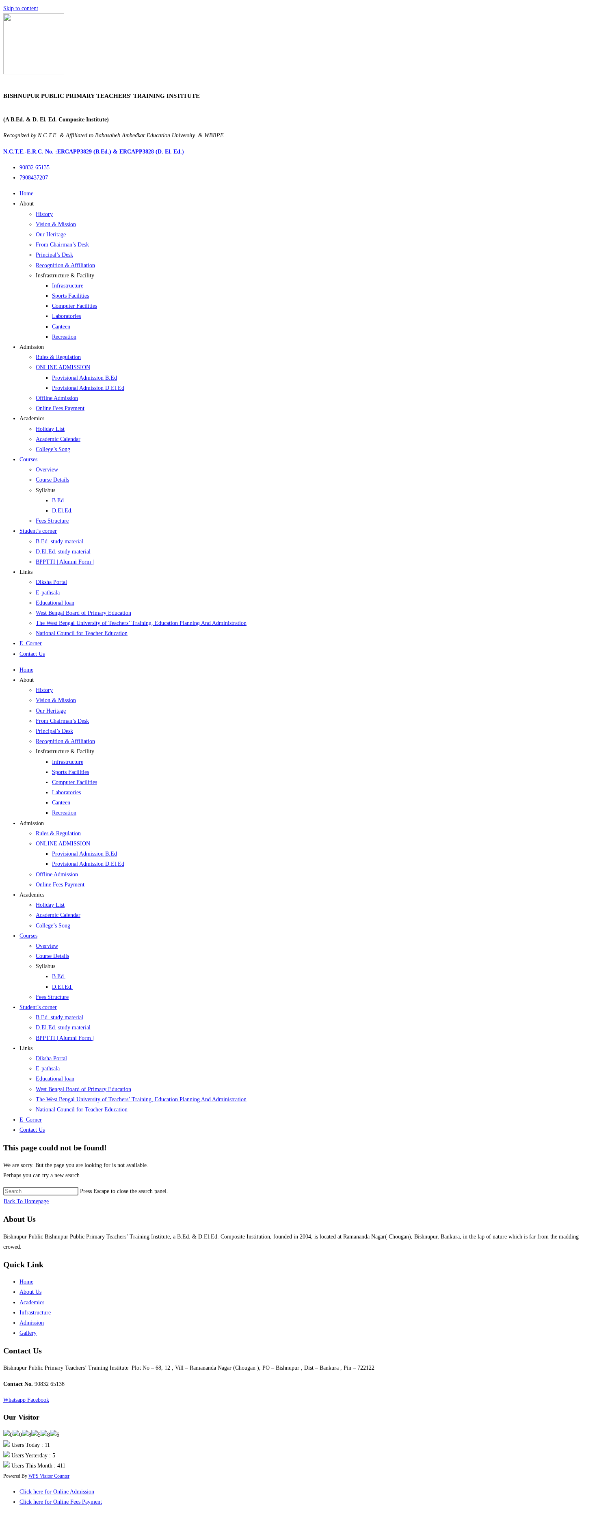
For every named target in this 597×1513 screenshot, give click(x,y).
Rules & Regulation (58, 357)
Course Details (52, 480)
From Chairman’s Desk (62, 245)
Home (26, 193)
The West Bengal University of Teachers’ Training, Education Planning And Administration (141, 623)
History (44, 214)
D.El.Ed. (62, 511)
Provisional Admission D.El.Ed (88, 388)
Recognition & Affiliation (65, 265)
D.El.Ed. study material (63, 552)
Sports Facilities (70, 296)
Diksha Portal (51, 582)
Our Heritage (51, 234)
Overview (47, 470)
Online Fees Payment (60, 408)
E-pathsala (48, 593)
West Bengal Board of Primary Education (83, 613)
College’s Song (53, 449)
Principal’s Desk (54, 255)
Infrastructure (67, 286)
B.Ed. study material (59, 541)
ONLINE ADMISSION (63, 367)
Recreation (64, 337)
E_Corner (30, 643)
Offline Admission (57, 398)
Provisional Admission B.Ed (84, 378)
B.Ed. (58, 500)
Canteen (61, 327)
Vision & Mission (56, 224)
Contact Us (32, 654)
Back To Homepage (26, 1201)
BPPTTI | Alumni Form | (65, 562)
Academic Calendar (58, 439)
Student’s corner (38, 531)
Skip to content (20, 8)
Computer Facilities (74, 306)
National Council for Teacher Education (82, 633)
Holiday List (50, 429)
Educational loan (55, 603)
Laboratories (66, 316)
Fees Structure (52, 521)
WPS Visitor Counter (48, 1476)
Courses (28, 459)
